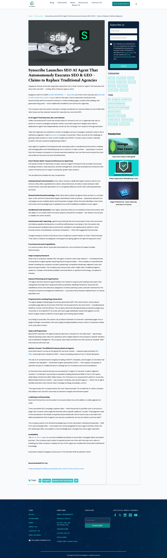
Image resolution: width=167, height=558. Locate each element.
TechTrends (113, 90)
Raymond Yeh (54, 135)
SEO (76, 480)
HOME (31, 510)
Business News (114, 112)
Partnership (113, 124)
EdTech (131, 78)
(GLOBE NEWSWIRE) (55, 95)
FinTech (112, 82)
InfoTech (131, 82)
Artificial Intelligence (116, 103)
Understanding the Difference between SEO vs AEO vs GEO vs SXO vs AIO (56, 469)
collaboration (114, 120)
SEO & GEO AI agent (39, 437)
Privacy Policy (128, 52)
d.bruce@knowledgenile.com (41, 540)
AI (40, 480)
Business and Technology (62, 480)
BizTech (112, 78)
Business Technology (117, 116)
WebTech (124, 90)
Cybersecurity (127, 120)
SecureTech (122, 86)
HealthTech (121, 82)
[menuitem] (52, 2)
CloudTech (121, 78)
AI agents (46, 480)
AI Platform (126, 99)
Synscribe (70, 95)
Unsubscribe (127, 57)
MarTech (112, 86)
